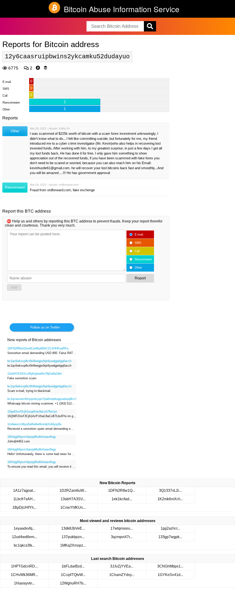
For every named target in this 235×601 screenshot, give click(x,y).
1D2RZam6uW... (73, 490)
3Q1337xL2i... (170, 490)
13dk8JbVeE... (73, 528)
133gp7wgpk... (170, 537)
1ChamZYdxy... (121, 575)
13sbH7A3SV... (73, 499)
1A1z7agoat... (24, 490)
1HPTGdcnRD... (24, 566)
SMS (138, 242)
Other (138, 267)
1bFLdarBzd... (73, 566)
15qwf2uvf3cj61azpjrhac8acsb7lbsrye (32, 411)
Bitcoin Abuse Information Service (121, 8)
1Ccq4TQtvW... (73, 575)
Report (140, 278)
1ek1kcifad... (122, 499)
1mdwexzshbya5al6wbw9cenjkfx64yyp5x (34, 424)
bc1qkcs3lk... (24, 545)
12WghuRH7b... (73, 583)
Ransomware (143, 259)
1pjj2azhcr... (170, 528)
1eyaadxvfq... (24, 528)
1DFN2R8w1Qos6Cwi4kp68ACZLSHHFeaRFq (37, 348)
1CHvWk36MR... (24, 575)
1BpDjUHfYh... (24, 507)
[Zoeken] (150, 26)
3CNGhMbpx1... (170, 566)
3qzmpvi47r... (121, 537)
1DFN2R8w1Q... (121, 490)
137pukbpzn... (73, 537)
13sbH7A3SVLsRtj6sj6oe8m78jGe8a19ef (34, 373)
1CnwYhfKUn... (73, 507)
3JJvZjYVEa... (121, 566)
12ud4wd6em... (24, 537)
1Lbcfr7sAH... (24, 499)
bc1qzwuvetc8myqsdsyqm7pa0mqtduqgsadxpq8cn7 (41, 399)
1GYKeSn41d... (170, 575)
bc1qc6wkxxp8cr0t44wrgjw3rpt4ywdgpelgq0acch (39, 361)
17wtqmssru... (121, 528)
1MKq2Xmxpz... (73, 545)
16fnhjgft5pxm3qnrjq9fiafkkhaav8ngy (31, 436)
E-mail (139, 234)
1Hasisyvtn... (24, 583)
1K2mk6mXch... (170, 499)
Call (137, 251)
